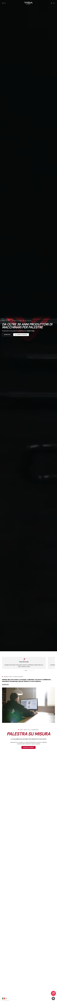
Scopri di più (7, 334)
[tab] (23, 670)
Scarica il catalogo (22, 334)
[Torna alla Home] (28, 3)
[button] (2, 3)
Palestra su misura (28, 747)
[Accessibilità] (53, 998)
